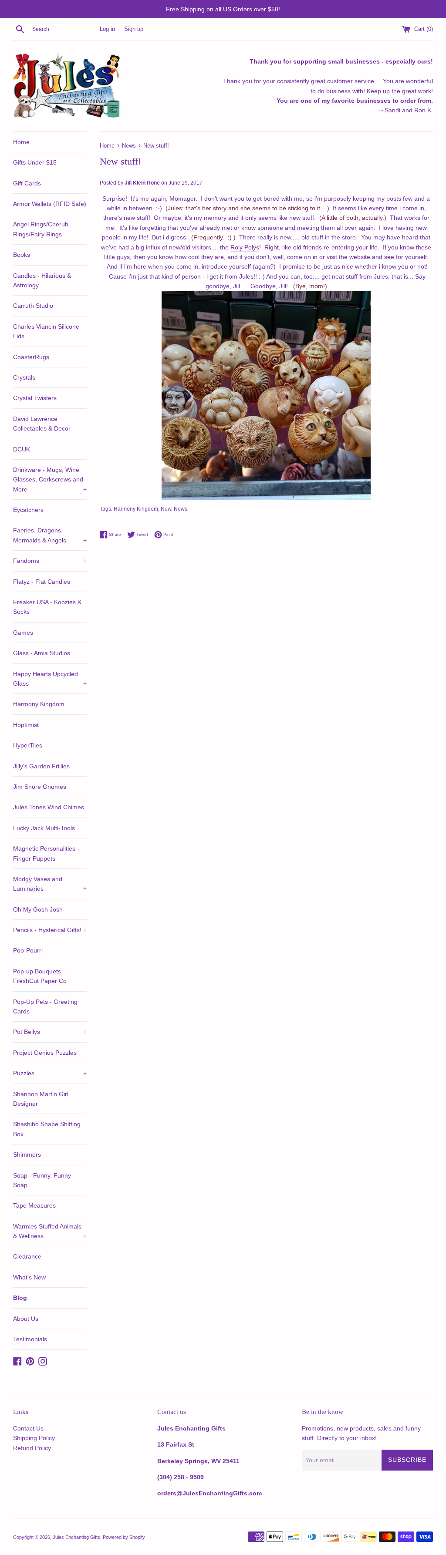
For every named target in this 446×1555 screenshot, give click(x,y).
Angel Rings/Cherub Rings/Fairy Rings (40, 229)
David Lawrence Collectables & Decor (42, 423)
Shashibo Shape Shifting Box (47, 1129)
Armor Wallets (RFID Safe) (50, 203)
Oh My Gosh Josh (38, 909)
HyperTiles (27, 745)
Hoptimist (26, 724)
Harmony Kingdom (38, 703)
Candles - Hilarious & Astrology (42, 280)
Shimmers (27, 1154)
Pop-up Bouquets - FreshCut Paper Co (40, 976)
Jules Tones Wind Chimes (48, 807)
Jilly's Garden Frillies (41, 766)
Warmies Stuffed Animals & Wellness (50, 1231)
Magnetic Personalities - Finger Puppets (46, 853)
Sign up (133, 29)
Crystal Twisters (35, 397)
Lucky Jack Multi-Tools (44, 828)
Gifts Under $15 (35, 162)
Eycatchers (28, 509)
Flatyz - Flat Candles (41, 581)
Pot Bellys (50, 1031)
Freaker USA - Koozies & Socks (47, 607)
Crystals (24, 377)
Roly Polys (244, 247)
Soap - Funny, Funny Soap (42, 1180)
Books (21, 254)
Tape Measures (34, 1205)
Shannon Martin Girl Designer (40, 1099)
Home (21, 141)
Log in (107, 29)
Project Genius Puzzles (45, 1052)
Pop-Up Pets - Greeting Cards (45, 1006)
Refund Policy (32, 1447)
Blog (20, 1297)
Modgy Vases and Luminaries (50, 883)
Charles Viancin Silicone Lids (46, 331)
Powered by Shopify (124, 1537)
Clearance (27, 1256)
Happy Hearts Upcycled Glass (50, 678)
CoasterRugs (31, 356)
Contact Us (28, 1428)
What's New (29, 1277)
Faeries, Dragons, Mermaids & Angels (50, 535)
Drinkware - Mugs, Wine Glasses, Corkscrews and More (50, 479)
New (166, 509)
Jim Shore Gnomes (39, 786)
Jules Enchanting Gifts (76, 1537)
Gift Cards (27, 183)
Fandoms (50, 560)
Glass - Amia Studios (41, 653)
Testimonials (30, 1339)
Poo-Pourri (28, 950)
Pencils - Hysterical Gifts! (50, 929)
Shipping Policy (34, 1437)
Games (23, 632)
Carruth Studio (33, 305)
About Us (25, 1318)
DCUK (21, 449)
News (180, 509)
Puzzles (50, 1073)
